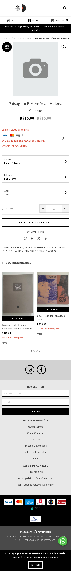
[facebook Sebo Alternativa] (41, 369)
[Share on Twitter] (38, 238)
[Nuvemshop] (36, 533)
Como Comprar (35, 433)
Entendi (35, 565)
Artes (29, 38)
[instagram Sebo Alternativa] (29, 369)
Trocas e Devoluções (35, 445)
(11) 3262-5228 (35, 472)
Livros (13, 38)
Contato (35, 439)
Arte (21, 38)
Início (4, 38)
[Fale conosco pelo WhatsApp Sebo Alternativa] (62, 541)
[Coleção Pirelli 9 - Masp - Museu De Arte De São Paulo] (18, 294)
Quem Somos (35, 426)
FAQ (35, 458)
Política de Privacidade (35, 452)
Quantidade (8, 208)
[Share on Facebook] (32, 238)
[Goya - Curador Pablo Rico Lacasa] (53, 289)
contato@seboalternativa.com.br (35, 484)
